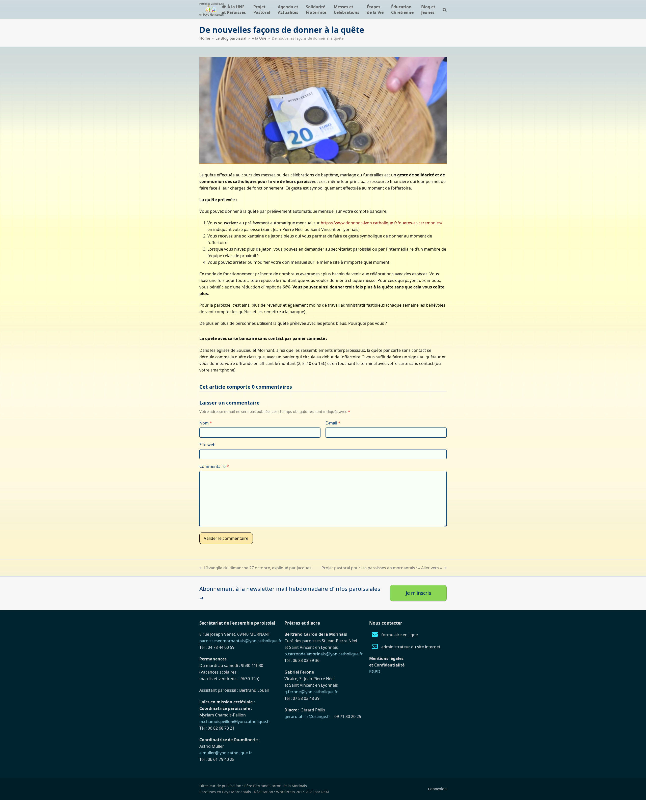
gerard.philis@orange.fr (307, 716)
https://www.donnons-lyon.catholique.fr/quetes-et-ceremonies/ (381, 223)
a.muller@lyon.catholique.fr (225, 753)
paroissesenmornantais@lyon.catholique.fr (240, 641)
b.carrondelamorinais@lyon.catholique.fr (323, 654)
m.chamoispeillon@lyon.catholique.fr (234, 721)
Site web (207, 444)
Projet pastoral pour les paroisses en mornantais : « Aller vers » (381, 568)
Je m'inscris (418, 593)
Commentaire (214, 466)
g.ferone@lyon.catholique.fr (311, 692)
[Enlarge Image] (323, 110)
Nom (205, 423)
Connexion (437, 788)
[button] (444, 9)
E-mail (333, 423)
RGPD (374, 671)
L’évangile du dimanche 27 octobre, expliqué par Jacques (255, 568)
